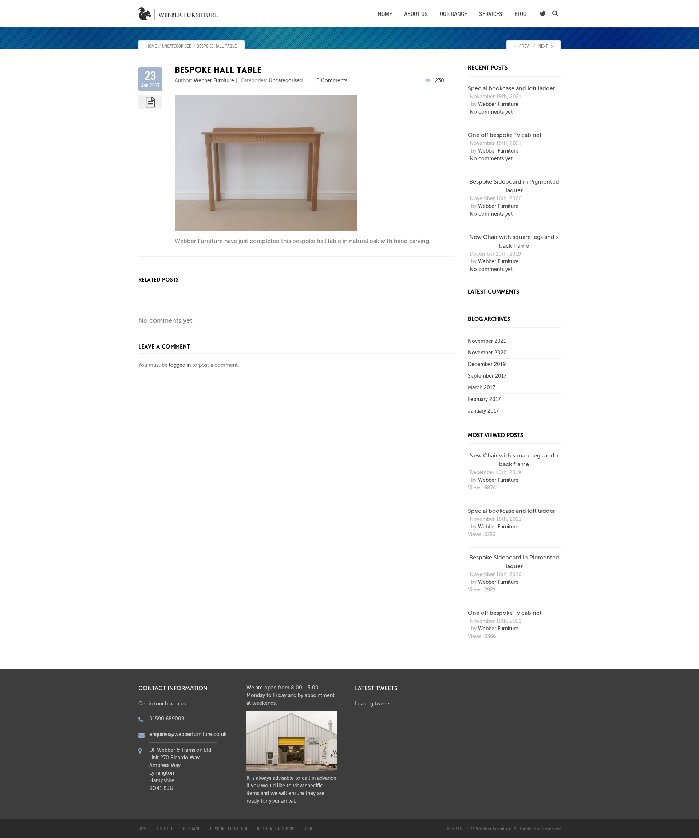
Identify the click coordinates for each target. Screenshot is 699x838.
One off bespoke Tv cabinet (505, 135)
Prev (522, 46)
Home (385, 14)
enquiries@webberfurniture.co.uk (187, 734)
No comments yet (491, 112)
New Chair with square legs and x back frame (514, 241)
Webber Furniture (214, 80)
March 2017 (481, 387)
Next (544, 46)
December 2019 (487, 364)
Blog (520, 14)
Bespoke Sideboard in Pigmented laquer (514, 186)
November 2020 (487, 352)
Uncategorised (176, 46)
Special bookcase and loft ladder (511, 88)
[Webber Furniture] (179, 13)
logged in (180, 365)
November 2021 (487, 341)
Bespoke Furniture (229, 828)
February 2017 (484, 399)
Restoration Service (276, 828)
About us (416, 14)
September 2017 (487, 376)
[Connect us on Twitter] (542, 13)
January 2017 (483, 411)
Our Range (453, 14)
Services (490, 14)
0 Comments (331, 80)
